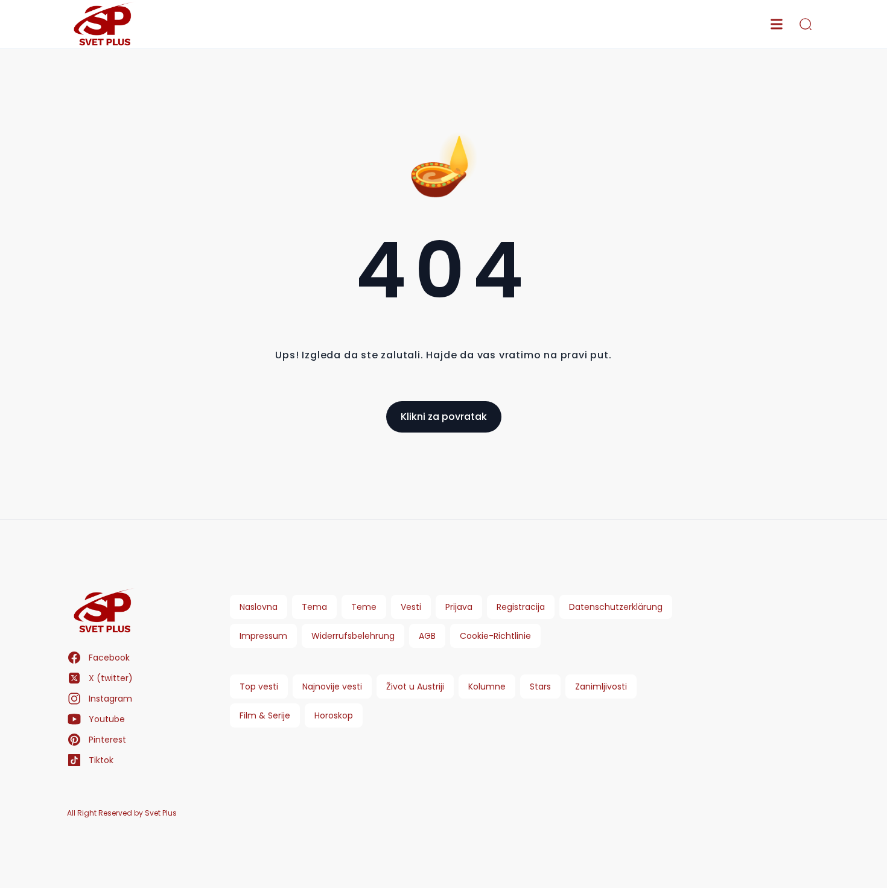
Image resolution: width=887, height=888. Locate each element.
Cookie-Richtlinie (495, 636)
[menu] (776, 24)
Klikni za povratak (444, 416)
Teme (364, 607)
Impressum (263, 636)
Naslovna (259, 607)
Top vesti (259, 686)
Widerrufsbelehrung (353, 636)
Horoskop (333, 715)
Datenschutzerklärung (616, 607)
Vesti (411, 607)
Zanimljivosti (601, 686)
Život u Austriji (415, 686)
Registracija (521, 607)
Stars (540, 686)
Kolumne (487, 686)
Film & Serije (265, 715)
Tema (314, 607)
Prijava (458, 607)
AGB (427, 636)
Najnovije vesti (332, 686)
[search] (805, 24)
